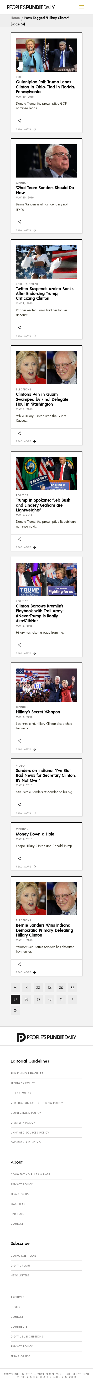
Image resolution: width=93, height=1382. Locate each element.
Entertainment (27, 284)
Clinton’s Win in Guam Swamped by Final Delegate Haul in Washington (42, 399)
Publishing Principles (27, 1073)
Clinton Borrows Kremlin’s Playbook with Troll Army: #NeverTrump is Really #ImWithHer (40, 613)
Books (15, 1307)
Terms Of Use (21, 1194)
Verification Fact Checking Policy (37, 1103)
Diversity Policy (23, 1122)
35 (61, 988)
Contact (17, 1223)
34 (50, 988)
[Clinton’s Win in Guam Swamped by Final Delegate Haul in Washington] (46, 367)
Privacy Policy (22, 1184)
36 (72, 988)
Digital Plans (21, 1265)
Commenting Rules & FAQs (30, 1174)
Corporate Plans (23, 1255)
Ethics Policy (21, 1093)
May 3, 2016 (24, 940)
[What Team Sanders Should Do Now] (46, 161)
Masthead (18, 1204)
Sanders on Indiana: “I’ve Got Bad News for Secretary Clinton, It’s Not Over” (46, 775)
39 (38, 999)
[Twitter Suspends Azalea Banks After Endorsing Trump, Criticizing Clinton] (46, 261)
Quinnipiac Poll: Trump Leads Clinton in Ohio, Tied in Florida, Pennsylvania (45, 86)
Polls (20, 77)
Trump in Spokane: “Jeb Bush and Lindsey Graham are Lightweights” (43, 504)
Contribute (19, 1326)
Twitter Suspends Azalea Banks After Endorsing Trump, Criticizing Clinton (44, 293)
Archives (17, 1297)
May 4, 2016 (24, 785)
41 (61, 999)
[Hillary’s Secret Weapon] (46, 685)
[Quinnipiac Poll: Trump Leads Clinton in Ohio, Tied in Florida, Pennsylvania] (46, 55)
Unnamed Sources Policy (30, 1132)
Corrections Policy (26, 1113)
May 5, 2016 (24, 625)
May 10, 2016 (25, 96)
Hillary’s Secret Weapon (38, 711)
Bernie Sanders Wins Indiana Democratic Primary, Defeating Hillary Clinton (44, 929)
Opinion (22, 183)
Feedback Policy (23, 1083)
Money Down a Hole (35, 833)
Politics (22, 495)
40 (50, 999)
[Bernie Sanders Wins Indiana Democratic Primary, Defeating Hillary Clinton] (46, 898)
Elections (23, 389)
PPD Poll (17, 1214)
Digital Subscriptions (27, 1336)
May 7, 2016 (24, 514)
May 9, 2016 (24, 303)
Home (15, 17)
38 (27, 999)
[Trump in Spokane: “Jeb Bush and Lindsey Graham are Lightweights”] (46, 473)
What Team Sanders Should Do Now (45, 190)
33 (38, 988)
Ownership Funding (26, 1142)
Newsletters (20, 1275)
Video (20, 765)
